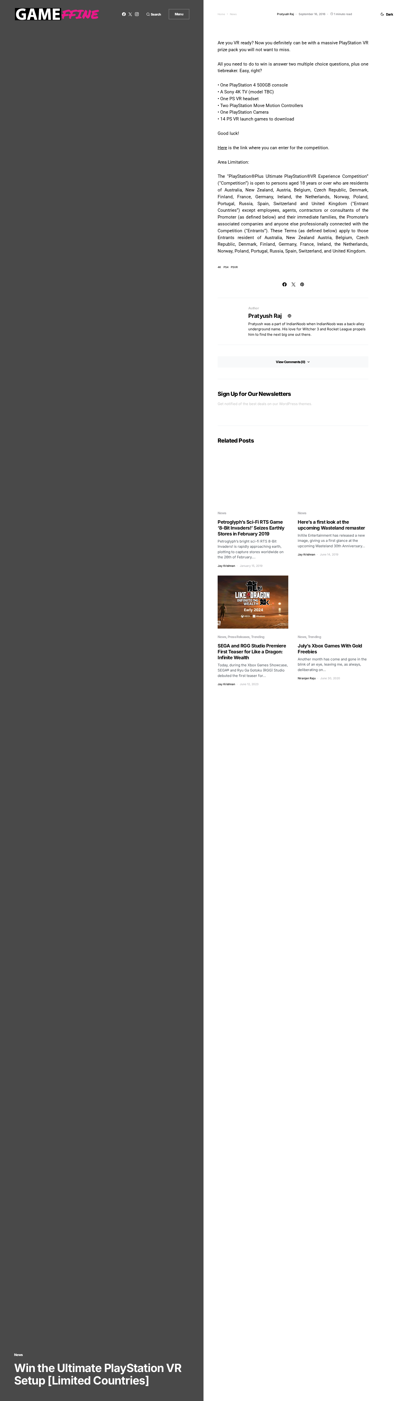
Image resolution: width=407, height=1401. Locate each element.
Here (222, 147)
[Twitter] (130, 14)
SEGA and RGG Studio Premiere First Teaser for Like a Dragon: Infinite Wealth (252, 651)
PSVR (234, 267)
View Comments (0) (290, 362)
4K (219, 267)
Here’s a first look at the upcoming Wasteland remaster (331, 525)
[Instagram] (137, 14)
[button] (153, 14)
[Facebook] (124, 14)
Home (221, 14)
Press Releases (239, 637)
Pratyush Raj (265, 315)
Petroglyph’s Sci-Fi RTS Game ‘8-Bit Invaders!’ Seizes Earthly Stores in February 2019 (251, 528)
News (18, 1355)
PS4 (226, 267)
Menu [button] (179, 14)
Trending (257, 637)
